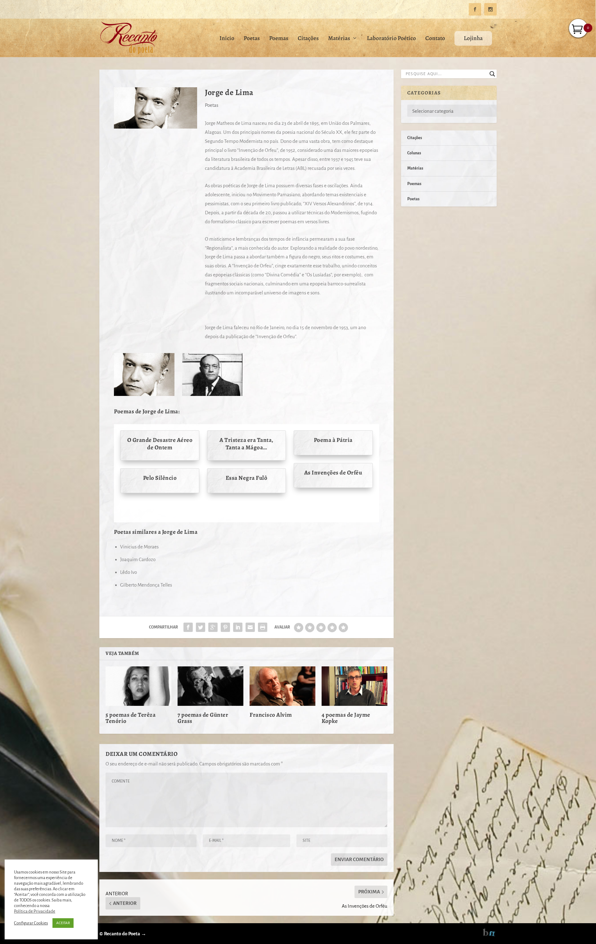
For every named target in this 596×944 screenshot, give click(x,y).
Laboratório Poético (391, 39)
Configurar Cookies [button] (31, 923)
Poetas (252, 39)
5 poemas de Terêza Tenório (131, 718)
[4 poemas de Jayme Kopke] (354, 686)
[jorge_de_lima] (144, 394)
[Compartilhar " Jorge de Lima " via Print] (262, 627)
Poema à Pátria (333, 440)
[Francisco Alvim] (282, 686)
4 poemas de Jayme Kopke (346, 718)
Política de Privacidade (34, 911)
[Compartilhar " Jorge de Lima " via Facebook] (188, 627)
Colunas (414, 153)
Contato (435, 39)
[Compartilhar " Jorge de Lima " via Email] (250, 627)
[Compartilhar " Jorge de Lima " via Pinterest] (225, 627)
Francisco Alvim (271, 715)
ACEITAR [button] (63, 923)
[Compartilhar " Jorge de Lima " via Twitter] (200, 627)
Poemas (278, 39)
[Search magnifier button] (492, 74)
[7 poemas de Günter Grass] (210, 686)
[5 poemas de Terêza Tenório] (138, 686)
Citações (308, 39)
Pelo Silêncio (160, 478)
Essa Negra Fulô (247, 478)
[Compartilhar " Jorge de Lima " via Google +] (213, 627)
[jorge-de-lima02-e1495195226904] (212, 394)
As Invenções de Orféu (333, 473)
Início (226, 39)
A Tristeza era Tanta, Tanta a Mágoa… (246, 443)
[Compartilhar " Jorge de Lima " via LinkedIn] (238, 627)
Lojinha (473, 38)
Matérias (339, 39)
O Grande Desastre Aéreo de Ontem (160, 443)
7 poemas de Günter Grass (203, 718)
